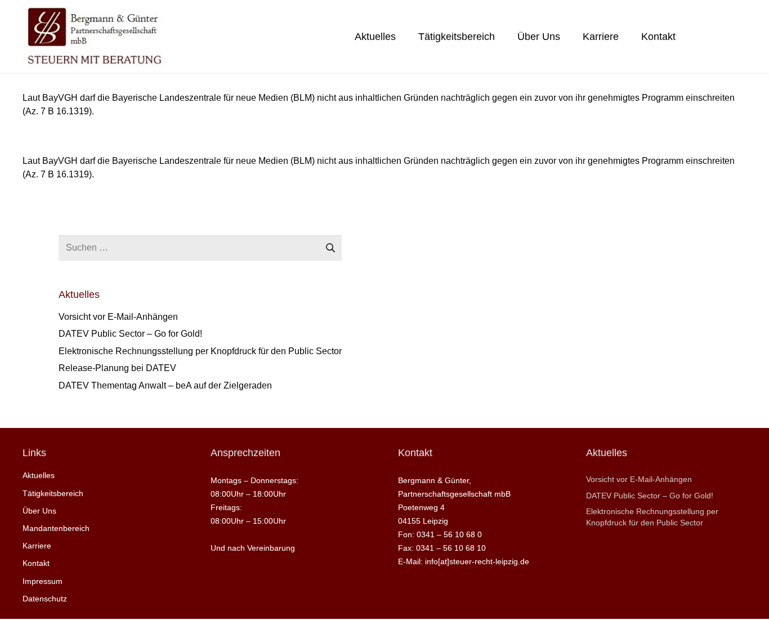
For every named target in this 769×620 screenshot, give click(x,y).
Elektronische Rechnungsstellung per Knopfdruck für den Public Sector (200, 351)
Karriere (37, 545)
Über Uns (39, 510)
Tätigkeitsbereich (53, 493)
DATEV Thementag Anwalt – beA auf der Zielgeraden (165, 385)
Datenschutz (45, 598)
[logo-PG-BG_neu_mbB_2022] (93, 36)
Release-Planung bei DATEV (117, 368)
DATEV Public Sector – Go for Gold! (130, 333)
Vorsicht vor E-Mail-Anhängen (118, 317)
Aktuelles (39, 475)
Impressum (42, 581)
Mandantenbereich (56, 528)
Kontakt (36, 563)
